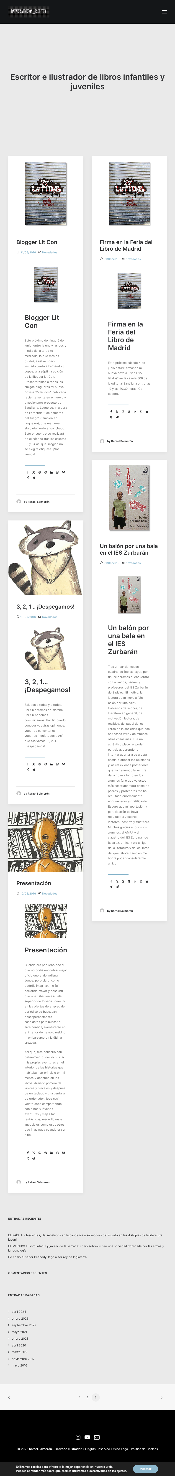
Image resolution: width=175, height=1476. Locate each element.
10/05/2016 (28, 893)
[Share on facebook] (28, 472)
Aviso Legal (120, 1449)
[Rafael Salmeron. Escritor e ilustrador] (28, 12)
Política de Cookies (144, 1449)
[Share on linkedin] (51, 472)
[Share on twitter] (33, 472)
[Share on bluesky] (63, 472)
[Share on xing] (28, 478)
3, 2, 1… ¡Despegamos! (45, 606)
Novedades (49, 252)
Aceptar (145, 1469)
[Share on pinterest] (45, 472)
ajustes (121, 1471)
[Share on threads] (39, 472)
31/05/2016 (28, 252)
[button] (164, 12)
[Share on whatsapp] (57, 472)
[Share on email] (33, 478)
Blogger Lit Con (36, 242)
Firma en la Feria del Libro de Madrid (126, 245)
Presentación (33, 883)
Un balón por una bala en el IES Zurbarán (129, 549)
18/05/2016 (28, 617)
